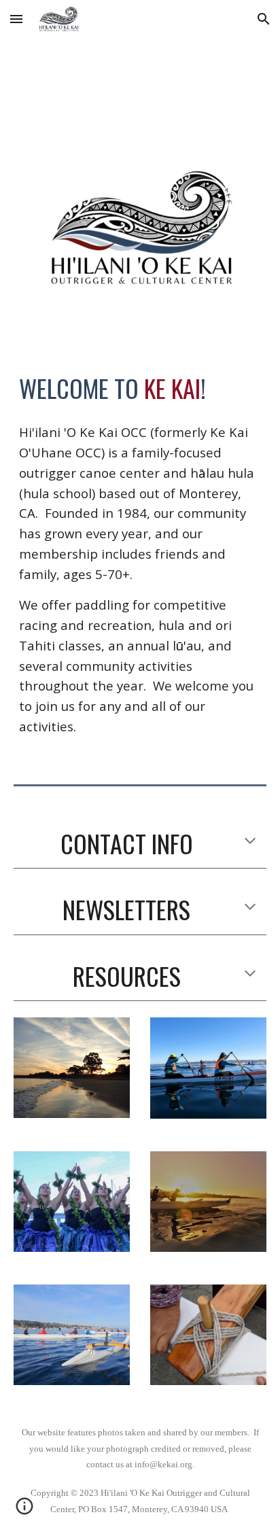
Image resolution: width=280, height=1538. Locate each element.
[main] (140, 388)
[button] (16, 18)
